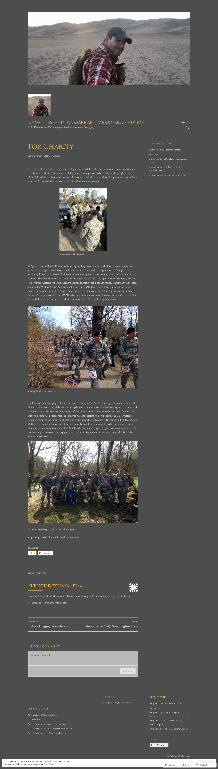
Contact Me (185, 122)
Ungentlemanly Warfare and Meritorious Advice (86, 122)
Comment (127, 671)
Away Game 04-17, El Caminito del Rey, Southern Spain (51, 728)
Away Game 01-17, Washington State (112, 624)
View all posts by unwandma (55, 602)
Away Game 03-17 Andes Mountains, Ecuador (168, 175)
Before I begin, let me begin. (48, 624)
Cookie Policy (48, 764)
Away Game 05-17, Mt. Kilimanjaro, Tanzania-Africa (49, 724)
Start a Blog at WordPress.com (178, 756)
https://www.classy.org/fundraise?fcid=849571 (51, 529)
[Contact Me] (188, 126)
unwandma (55, 155)
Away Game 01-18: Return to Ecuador (165, 149)
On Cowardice (155, 154)
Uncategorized (40, 572)
